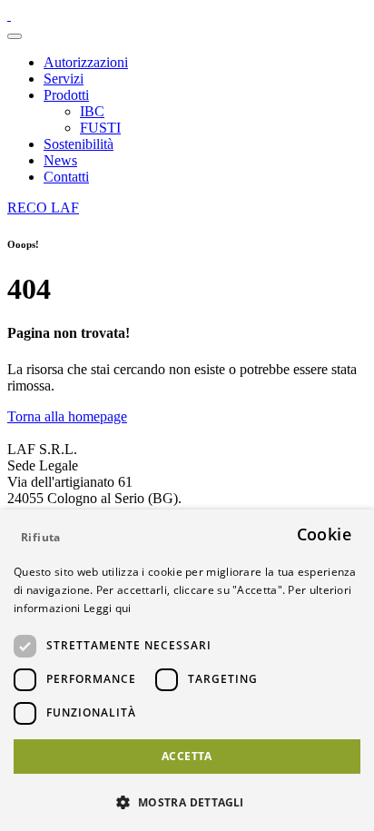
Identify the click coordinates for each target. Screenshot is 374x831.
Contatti (66, 176)
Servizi (64, 78)
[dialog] (187, 670)
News (60, 160)
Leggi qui (108, 608)
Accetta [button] (187, 756)
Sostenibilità (78, 144)
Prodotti (66, 95)
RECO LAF (43, 207)
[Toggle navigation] (14, 36)
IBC (92, 111)
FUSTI (100, 127)
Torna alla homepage (67, 416)
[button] (187, 801)
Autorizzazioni (86, 62)
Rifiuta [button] (41, 537)
